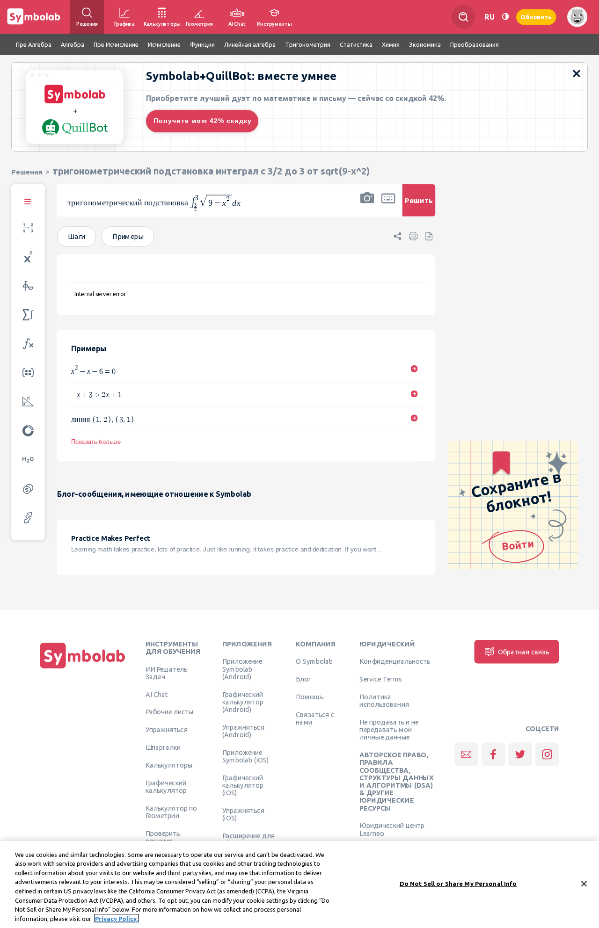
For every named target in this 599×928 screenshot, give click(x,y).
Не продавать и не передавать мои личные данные (388, 729)
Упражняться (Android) (243, 731)
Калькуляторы (169, 765)
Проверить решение (163, 836)
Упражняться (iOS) (243, 814)
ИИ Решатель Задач (167, 672)
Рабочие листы (170, 712)
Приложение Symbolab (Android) (242, 669)
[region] (299, 884)
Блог (303, 679)
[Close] (584, 883)
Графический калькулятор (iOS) (242, 785)
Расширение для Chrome (248, 839)
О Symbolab (314, 661)
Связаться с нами (315, 718)
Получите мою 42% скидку (202, 120)
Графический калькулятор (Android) (242, 701)
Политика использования (384, 700)
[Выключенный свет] (505, 17)
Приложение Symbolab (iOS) (245, 756)
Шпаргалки (163, 747)
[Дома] (82, 668)
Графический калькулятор (166, 786)
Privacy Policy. (116, 918)
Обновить (536, 16)
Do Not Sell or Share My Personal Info (458, 883)
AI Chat (157, 694)
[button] (367, 206)
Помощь (309, 697)
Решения (27, 172)
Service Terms (380, 679)
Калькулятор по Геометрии (171, 811)
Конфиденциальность (394, 661)
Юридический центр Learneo (391, 829)
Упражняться (167, 729)
